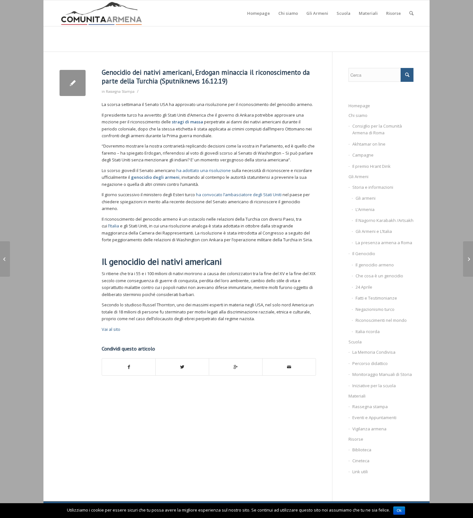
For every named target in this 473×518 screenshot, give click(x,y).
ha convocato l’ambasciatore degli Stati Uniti (239, 194)
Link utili (360, 472)
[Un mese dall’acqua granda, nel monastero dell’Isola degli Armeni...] (5, 259)
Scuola (355, 342)
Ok (399, 510)
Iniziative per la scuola (374, 385)
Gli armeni (366, 198)
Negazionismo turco (375, 309)
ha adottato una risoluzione (203, 170)
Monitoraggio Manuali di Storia (382, 374)
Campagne (363, 155)
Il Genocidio (363, 253)
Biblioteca (361, 450)
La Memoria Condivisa (373, 352)
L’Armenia (365, 209)
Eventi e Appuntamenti (374, 417)
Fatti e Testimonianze (376, 298)
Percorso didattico (370, 363)
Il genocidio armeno (375, 265)
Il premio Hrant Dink (371, 166)
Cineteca (360, 461)
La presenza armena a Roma (384, 242)
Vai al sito (111, 329)
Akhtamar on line (368, 144)
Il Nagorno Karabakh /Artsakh (384, 220)
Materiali (357, 396)
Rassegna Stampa (120, 91)
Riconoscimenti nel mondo (381, 320)
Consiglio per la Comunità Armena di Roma (377, 129)
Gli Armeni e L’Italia (374, 231)
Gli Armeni (358, 176)
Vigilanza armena (369, 429)
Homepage (359, 106)
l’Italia (114, 226)
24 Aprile (364, 287)
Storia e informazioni (372, 187)
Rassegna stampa (370, 406)
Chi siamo (357, 115)
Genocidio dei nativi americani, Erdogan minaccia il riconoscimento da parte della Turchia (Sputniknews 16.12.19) (206, 76)
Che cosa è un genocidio (379, 276)
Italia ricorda (368, 331)
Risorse (355, 439)
